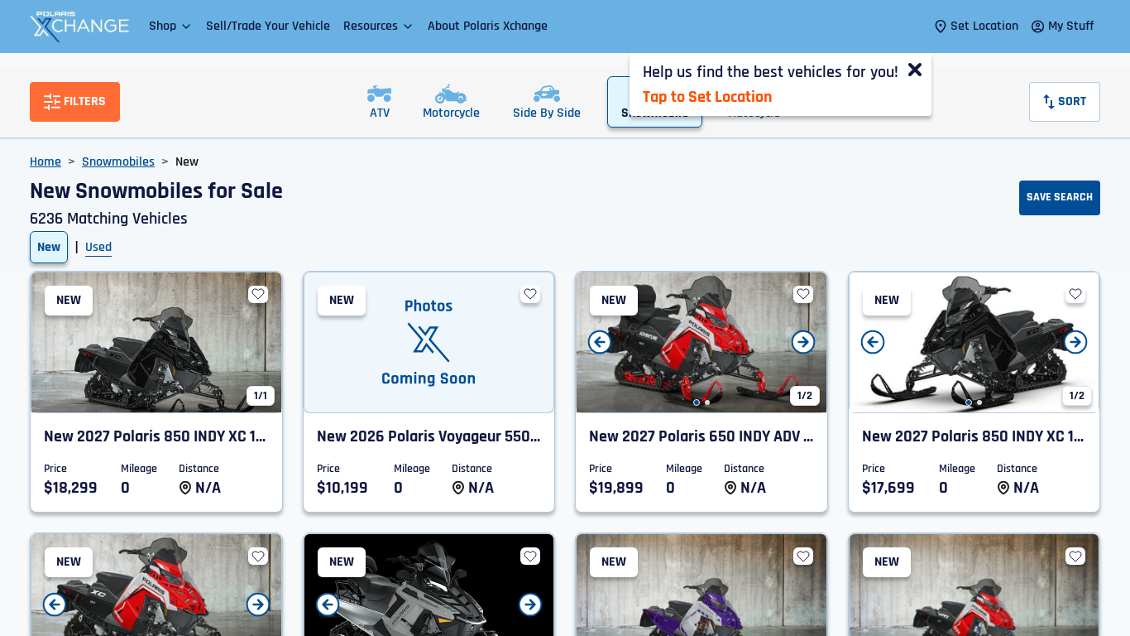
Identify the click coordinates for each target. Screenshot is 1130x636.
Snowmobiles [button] (118, 162)
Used (98, 247)
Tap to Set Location (707, 97)
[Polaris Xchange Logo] (79, 26)
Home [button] (45, 162)
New (48, 247)
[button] (170, 26)
